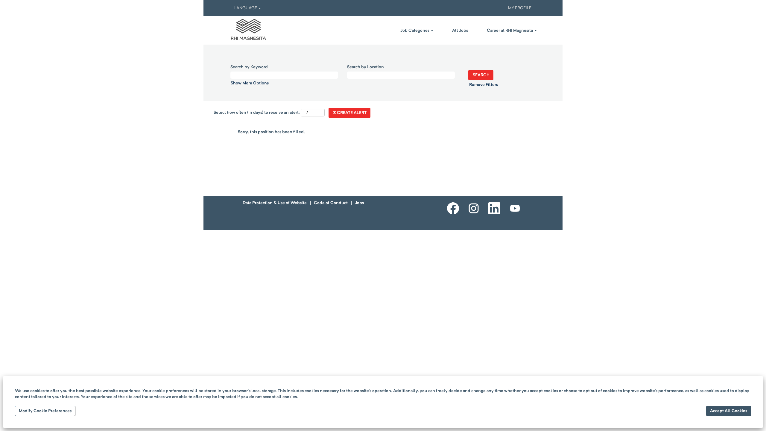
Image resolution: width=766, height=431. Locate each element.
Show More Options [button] (250, 83)
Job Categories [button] (415, 30)
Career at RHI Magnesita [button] (510, 30)
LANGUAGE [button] (246, 8)
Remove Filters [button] (483, 85)
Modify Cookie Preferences (45, 411)
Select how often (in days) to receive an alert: (257, 112)
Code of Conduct (331, 203)
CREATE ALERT (351, 113)
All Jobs (460, 30)
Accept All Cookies (728, 411)
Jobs (359, 203)
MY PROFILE (519, 8)
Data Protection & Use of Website (275, 203)
